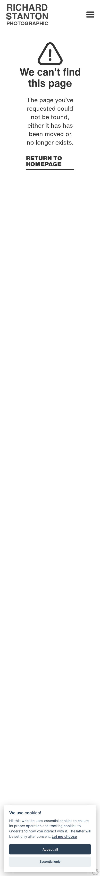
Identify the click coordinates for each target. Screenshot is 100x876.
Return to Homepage (44, 161)
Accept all (50, 849)
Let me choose (64, 836)
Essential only (50, 861)
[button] (90, 14)
